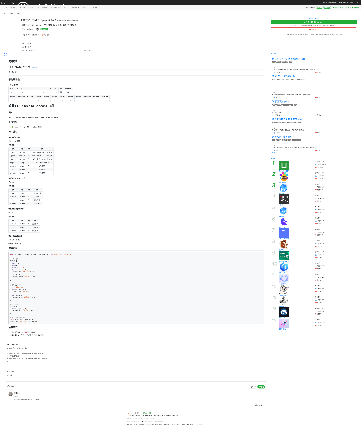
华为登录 (275, 79)
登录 (351, 2)
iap (273, 122)
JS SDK (21, 7)
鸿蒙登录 (281, 79)
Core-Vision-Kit (297, 140)
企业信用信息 (198, 424)
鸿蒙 (274, 105)
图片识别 (285, 140)
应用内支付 (291, 122)
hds (292, 105)
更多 (273, 152)
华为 (290, 140)
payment (278, 122)
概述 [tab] (5, 54)
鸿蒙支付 (298, 122)
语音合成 (63, 20)
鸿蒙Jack (30, 29)
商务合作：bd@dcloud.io (134, 418)
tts (58, 20)
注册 (356, 2)
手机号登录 (294, 79)
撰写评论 (261, 387)
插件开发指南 (339, 7)
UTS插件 (30, 7)
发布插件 (348, 7)
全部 (5, 7)
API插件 (18, 14)
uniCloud (84, 7)
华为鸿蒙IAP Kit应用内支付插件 (288, 119)
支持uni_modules (314, 18)
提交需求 (319, 7)
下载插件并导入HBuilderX (314, 22)
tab (295, 105)
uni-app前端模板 (42, 7)
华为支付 (285, 122)
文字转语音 (70, 20)
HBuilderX (94, 7)
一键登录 (287, 79)
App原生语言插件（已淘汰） (59, 7)
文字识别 (278, 140)
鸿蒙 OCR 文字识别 (282, 136)
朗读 (76, 20)
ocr (274, 140)
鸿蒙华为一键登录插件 (283, 76)
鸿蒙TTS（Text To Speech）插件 (288, 58)
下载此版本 (35, 67)
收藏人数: (46, 35)
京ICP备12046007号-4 (133, 421)
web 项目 (75, 7)
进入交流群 (44, 29)
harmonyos (286, 105)
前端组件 (12, 7)
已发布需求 (327, 7)
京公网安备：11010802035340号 (153, 421)
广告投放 (145, 418)
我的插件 (356, 7)
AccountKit (302, 79)
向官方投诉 (252, 387)
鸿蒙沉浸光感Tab (280, 101)
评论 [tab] (5, 55)
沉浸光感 (279, 105)
